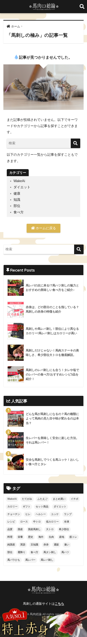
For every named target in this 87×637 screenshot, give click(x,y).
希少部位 (64, 529)
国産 (20, 529)
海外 (41, 536)
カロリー (12, 506)
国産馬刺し (34, 529)
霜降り (21, 552)
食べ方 (19, 212)
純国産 (11, 544)
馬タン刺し (50, 552)
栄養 (20, 536)
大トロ (50, 529)
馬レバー (30, 559)
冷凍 (66, 521)
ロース (24, 521)
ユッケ (55, 514)
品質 (9, 529)
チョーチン (13, 514)
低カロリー (52, 521)
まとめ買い (59, 498)
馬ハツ (65, 552)
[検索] (75, 143)
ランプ (68, 514)
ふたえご (42, 498)
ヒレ (27, 514)
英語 (22, 544)
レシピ (11, 521)
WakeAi (19, 181)
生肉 (51, 536)
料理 (9, 536)
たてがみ (27, 498)
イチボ (74, 498)
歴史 (30, 536)
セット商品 (42, 506)
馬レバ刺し (47, 559)
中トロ (37, 521)
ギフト (26, 506)
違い (66, 544)
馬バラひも (13, 559)
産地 (61, 536)
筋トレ (73, 536)
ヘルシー (41, 514)
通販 (56, 544)
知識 (17, 199)
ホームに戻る (45, 228)
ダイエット (22, 187)
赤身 (46, 544)
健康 (17, 193)
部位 (17, 206)
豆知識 (34, 544)
